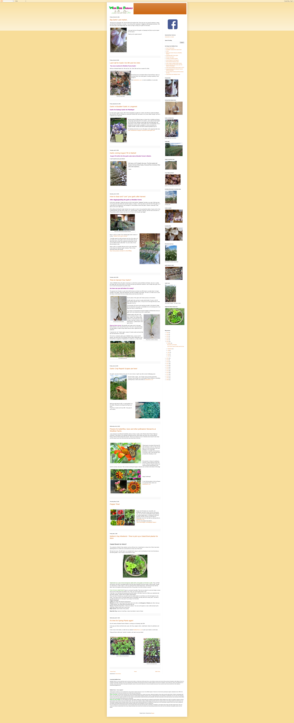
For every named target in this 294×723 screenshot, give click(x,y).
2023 (167, 338)
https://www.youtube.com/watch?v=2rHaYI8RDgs (121, 250)
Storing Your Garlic (170, 57)
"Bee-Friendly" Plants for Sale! (172, 61)
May (168, 354)
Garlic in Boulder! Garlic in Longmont (123, 106)
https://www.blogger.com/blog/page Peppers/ (146, 522)
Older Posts (157, 671)
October (169, 343)
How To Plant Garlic (170, 48)
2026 (167, 332)
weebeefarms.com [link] (149, 379)
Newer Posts (113, 671)
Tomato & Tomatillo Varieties (172, 58)
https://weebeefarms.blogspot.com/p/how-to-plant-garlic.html (141, 130)
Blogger (152, 713)
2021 (167, 341)
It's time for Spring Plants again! (121, 621)
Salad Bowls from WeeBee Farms (173, 74)
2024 (167, 336)
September (169, 348)
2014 (167, 368)
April (168, 355)
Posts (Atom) (118, 673)
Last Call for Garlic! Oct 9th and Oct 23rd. (125, 63)
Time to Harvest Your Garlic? (120, 280)
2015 (167, 367)
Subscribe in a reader (169, 37)
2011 (167, 374)
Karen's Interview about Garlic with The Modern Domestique (174, 65)
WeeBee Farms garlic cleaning (120, 236)
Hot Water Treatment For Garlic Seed (173, 49)
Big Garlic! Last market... (119, 20)
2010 (167, 376)
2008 (167, 379)
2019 (167, 360)
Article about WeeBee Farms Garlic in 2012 (175, 67)
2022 (167, 339)
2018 (167, 361)
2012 (167, 372)
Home (135, 671)
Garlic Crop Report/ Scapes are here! (123, 369)
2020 (167, 358)
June (168, 352)
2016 (167, 365)
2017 (167, 363)
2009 (167, 377)
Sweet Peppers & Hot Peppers (172, 60)
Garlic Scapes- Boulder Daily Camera (174, 63)
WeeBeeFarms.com (137, 629)
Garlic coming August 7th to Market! (123, 153)
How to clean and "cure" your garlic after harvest (127, 197)
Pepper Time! (115, 504)
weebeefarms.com (138, 80)
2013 (167, 370)
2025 (167, 334)
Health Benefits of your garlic (172, 55)
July (168, 350)
